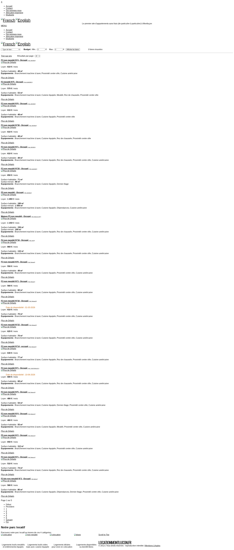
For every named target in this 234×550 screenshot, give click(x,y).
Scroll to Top (103, 535)
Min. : (34, 49)
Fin (7, 522)
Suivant (9, 520)
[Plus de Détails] (8, 62)
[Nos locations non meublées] (37, 538)
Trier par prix (6, 56)
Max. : (52, 49)
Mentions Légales (152, 546)
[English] (23, 20)
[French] (8, 20)
